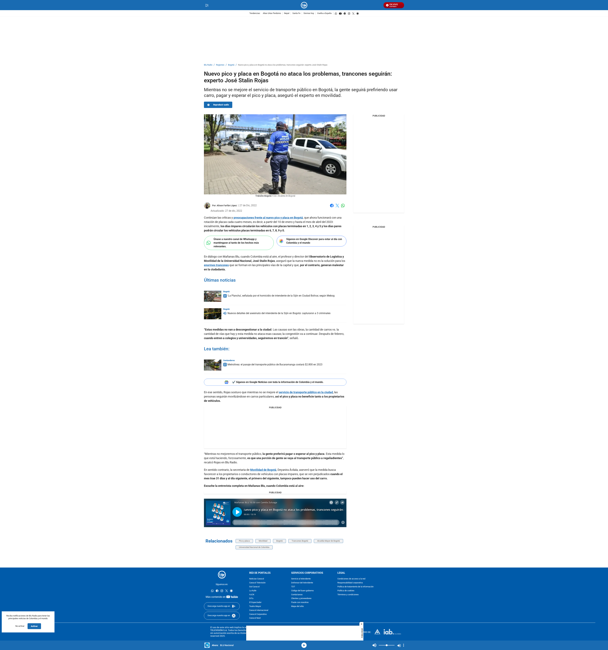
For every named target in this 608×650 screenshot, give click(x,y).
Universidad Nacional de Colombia (254, 547)
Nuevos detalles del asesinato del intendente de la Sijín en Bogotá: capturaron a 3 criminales (279, 313)
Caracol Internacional (258, 610)
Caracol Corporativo (258, 614)
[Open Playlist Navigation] (403, 645)
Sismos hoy (309, 13)
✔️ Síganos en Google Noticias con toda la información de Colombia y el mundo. (278, 382)
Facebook (332, 207)
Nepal (286, 13)
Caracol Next (255, 618)
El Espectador (255, 602)
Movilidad (263, 541)
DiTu (251, 598)
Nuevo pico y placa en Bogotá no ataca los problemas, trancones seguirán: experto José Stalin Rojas (282, 65)
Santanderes (229, 360)
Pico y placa (244, 541)
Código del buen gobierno (302, 591)
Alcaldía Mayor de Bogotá (328, 541)
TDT (293, 587)
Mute (374, 645)
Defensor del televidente (302, 583)
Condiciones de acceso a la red (351, 579)
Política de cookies (345, 591)
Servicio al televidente (301, 579)
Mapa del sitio (297, 606)
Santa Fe (296, 13)
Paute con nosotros (300, 602)
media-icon (304, 645)
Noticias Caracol (256, 579)
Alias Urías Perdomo (272, 13)
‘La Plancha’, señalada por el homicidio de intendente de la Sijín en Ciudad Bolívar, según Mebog (281, 295)
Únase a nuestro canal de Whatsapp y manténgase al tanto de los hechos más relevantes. (236, 243)
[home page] (304, 5)
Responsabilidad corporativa (350, 583)
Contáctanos (297, 595)
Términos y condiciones (348, 595)
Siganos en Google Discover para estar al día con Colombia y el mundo (314, 241)
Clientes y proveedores (301, 598)
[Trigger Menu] (206, 5)
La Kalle (252, 591)
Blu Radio (208, 65)
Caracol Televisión (257, 583)
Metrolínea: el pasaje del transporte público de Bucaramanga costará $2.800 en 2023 (275, 364)
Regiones (220, 65)
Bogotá (231, 65)
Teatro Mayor (255, 606)
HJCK (251, 595)
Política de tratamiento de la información (355, 587)
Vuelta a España (324, 13)
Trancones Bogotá (300, 541)
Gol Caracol (254, 587)
